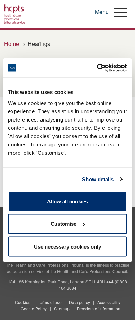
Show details (98, 179)
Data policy (79, 302)
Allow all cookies (67, 201)
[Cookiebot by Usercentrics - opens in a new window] (97, 67)
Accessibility (108, 302)
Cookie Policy (34, 308)
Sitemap (62, 308)
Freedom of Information (98, 308)
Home (11, 44)
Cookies (22, 302)
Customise (63, 224)
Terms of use (50, 302)
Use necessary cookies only (67, 246)
